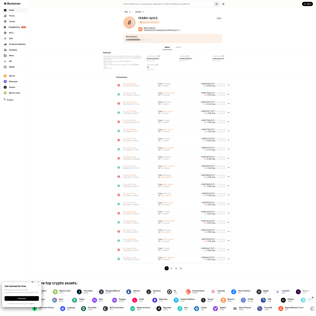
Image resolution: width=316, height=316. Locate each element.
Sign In (309, 4)
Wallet (167, 47)
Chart (178, 47)
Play (126, 12)
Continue (22, 298)
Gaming (138, 12)
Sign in (32, 304)
